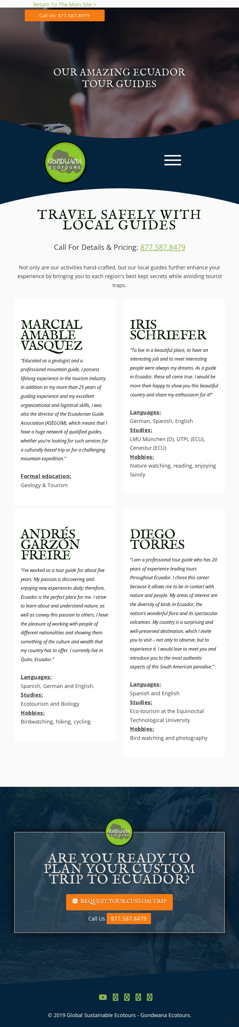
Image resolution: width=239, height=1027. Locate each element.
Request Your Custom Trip (123, 901)
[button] (172, 160)
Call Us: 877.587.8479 (64, 15)
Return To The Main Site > (64, 4)
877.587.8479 (162, 247)
